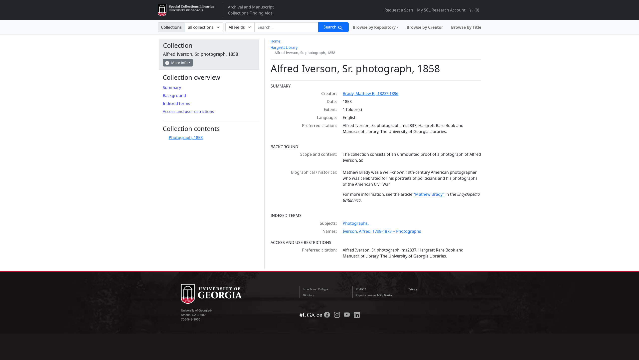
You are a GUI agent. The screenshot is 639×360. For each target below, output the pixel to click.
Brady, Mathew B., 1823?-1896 (370, 93)
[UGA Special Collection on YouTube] (347, 315)
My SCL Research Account (441, 10)
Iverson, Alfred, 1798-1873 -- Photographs (382, 231)
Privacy (412, 289)
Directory (308, 295)
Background (174, 95)
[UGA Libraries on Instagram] (337, 315)
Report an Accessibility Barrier (374, 295)
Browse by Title (466, 27)
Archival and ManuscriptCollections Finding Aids (251, 10)
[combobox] (286, 27)
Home (275, 41)
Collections (171, 27)
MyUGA (361, 289)
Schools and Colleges (315, 289)
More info (179, 62)
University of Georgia (218, 294)
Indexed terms (176, 103)
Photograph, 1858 (186, 137)
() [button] (476, 10)
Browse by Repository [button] (374, 27)
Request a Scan (398, 10)
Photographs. (356, 223)
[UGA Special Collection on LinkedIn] (357, 315)
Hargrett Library (284, 47)
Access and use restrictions (188, 111)
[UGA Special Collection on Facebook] (327, 315)
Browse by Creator (425, 27)
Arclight (186, 10)
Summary (172, 87)
